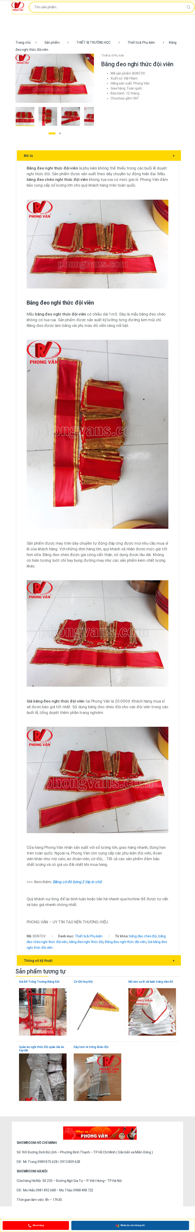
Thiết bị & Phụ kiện (141, 42)
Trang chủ (23, 42)
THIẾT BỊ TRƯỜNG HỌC (93, 42)
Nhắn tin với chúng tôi (133, 1225)
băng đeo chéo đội (143, 936)
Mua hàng (38, 1225)
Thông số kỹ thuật (99, 961)
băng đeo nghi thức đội (86, 942)
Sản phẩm (52, 42)
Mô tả (99, 156)
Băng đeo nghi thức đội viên (125, 942)
